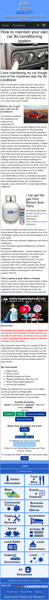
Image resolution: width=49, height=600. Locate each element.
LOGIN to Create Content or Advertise (24, 580)
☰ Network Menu (24, 471)
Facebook (9, 414)
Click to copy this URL (24, 444)
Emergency (19, 25)
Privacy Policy (26, 592)
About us (39, 592)
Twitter (20, 414)
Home (5, 25)
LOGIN (24, 458)
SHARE (24, 429)
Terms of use (12, 592)
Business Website (24, 419)
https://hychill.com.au (37, 213)
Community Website (35, 414)
